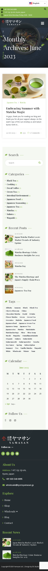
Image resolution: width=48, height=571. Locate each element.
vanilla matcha (26, 348)
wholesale (17, 351)
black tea (34, 307)
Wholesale (10, 511)
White (8, 351)
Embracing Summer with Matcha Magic (23, 110)
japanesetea (10, 329)
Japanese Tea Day (23, 290)
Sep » (13, 404)
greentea (9, 320)
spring (19, 345)
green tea (31, 317)
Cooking (11, 184)
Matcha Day (20, 266)
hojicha (19, 320)
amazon (17, 307)
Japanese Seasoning (16, 203)
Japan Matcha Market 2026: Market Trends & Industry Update (27, 240)
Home (7, 500)
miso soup (31, 332)
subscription (29, 345)
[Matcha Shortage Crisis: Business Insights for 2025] (9, 252)
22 (24, 393)
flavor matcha (11, 317)
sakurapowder (25, 342)
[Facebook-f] (3, 453)
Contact (8, 522)
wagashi (37, 348)
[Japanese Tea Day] (9, 289)
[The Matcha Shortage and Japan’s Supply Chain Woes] (9, 277)
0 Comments (35, 133)
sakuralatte (27, 339)
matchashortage (12, 332)
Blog (6, 517)
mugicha (16, 335)
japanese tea (25, 326)
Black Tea (11, 180)
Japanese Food (14, 199)
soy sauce (10, 345)
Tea (16, 348)
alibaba (9, 307)
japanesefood (11, 323)
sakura (18, 339)
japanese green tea (27, 323)
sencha (36, 342)
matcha (21, 329)
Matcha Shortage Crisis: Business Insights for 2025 (27, 254)
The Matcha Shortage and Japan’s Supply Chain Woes (27, 278)
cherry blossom (12, 311)
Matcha (23, 102)
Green (22, 317)
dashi (25, 314)
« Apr (7, 404)
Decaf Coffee (13, 188)
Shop (7, 505)
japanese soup (12, 326)
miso (23, 332)
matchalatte (30, 329)
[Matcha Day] (9, 265)
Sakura (10, 214)
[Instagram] (8, 453)
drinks (32, 314)
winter (26, 351)
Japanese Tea (12, 102)
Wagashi (11, 218)
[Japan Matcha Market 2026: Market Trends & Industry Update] (9, 238)
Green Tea (12, 191)
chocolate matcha (13, 314)
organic (9, 339)
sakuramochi (11, 342)
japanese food (30, 320)
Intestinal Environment (17, 195)
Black (25, 307)
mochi (8, 335)
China (24, 311)
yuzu (33, 351)
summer (9, 348)
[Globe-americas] (17, 453)
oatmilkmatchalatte (30, 335)
